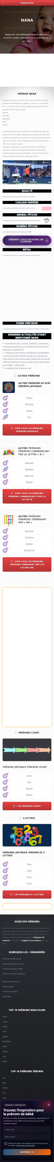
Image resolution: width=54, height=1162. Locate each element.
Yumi (29, 775)
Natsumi (29, 475)
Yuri (29, 416)
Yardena (29, 537)
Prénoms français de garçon (14, 973)
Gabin (5, 1051)
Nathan (6, 1036)
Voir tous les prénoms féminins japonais (28, 429)
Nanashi (29, 469)
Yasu (29, 864)
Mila (4, 1083)
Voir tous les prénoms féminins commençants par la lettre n (27, 496)
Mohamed (7, 1041)
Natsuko (29, 462)
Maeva (5, 1088)
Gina (29, 870)
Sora (29, 876)
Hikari (29, 397)
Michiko (29, 404)
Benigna (29, 530)
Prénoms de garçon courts (13, 964)
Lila (4, 1078)
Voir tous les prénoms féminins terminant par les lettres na (27, 564)
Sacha (5, 1021)
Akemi (29, 794)
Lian (4, 1056)
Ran (29, 782)
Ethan (5, 1061)
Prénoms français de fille (13, 969)
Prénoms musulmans (11, 981)
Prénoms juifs (8, 986)
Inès (4, 1093)
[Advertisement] (27, 288)
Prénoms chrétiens (10, 991)
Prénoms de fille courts (12, 959)
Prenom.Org (26, 3)
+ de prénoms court (29, 806)
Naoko (29, 481)
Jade (4, 1098)
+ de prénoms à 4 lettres (29, 894)
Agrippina (29, 550)
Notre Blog (7, 996)
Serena (29, 543)
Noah (5, 1016)
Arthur (5, 1026)
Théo (5, 1031)
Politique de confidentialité (25, 1145)
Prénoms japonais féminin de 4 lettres (24, 854)
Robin (5, 1046)
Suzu (29, 883)
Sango (29, 410)
